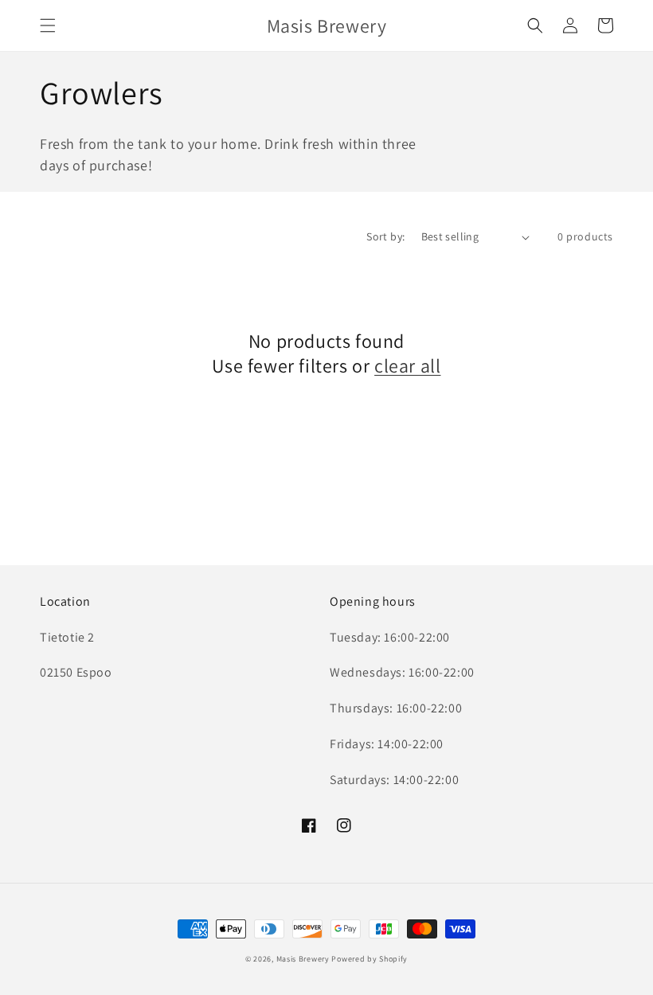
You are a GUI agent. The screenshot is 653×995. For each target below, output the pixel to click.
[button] (47, 25)
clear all (407, 365)
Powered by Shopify (369, 959)
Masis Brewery (303, 959)
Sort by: (385, 236)
